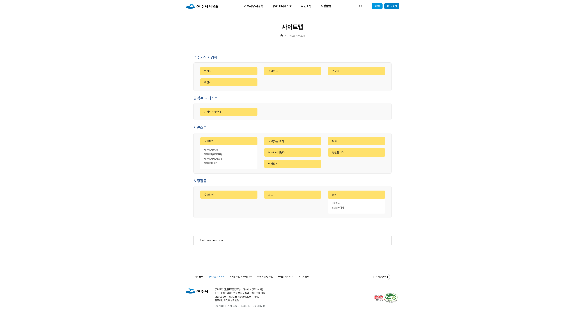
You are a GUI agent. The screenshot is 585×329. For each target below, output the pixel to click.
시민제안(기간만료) (213, 154)
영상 (334, 194)
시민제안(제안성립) (213, 158)
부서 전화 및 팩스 (265, 276)
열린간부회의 (338, 207)
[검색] (360, 6)
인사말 (207, 71)
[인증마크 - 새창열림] (385, 298)
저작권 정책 (303, 276)
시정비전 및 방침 (213, 111)
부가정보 (289, 35)
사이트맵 (300, 35)
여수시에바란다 (276, 152)
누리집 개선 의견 (285, 276)
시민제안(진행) (211, 149)
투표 (334, 141)
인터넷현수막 (382, 276)
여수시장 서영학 (253, 6)
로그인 (377, 6)
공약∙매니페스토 (282, 6)
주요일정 (209, 194)
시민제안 (209, 141)
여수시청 (390, 6)
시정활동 (326, 6)
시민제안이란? (210, 163)
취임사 (207, 82)
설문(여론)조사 (276, 141)
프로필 (335, 71)
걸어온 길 (273, 71)
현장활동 (273, 163)
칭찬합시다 (338, 152)
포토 (270, 194)
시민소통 (306, 6)
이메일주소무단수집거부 (240, 276)
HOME (282, 36)
